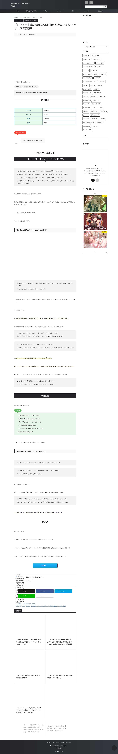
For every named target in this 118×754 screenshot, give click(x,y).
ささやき (86, 11)
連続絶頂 (96, 126)
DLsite (44, 565)
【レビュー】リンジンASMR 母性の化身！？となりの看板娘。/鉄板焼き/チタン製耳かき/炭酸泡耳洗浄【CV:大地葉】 (59, 642)
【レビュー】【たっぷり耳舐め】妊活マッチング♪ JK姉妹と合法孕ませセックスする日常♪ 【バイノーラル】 (28, 710)
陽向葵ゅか (87, 130)
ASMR (17, 606)
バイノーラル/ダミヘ (42, 606)
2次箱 (13, 6)
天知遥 (96, 89)
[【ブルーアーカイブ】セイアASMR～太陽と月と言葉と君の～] (95, 204)
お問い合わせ (68, 742)
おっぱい (95, 55)
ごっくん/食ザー (88, 63)
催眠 (85, 85)
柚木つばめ (96, 104)
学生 (85, 96)
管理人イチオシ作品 (31, 11)
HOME (17, 11)
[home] (97, 180)
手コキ (86, 104)
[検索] (105, 7)
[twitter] (93, 180)
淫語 (73, 11)
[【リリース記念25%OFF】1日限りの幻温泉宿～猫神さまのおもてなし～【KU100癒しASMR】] (95, 239)
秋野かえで (95, 115)
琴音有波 (94, 111)
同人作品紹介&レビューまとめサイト (59, 745)
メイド (97, 78)
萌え (103, 118)
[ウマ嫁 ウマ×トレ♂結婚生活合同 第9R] (95, 221)
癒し (85, 115)
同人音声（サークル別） (30, 603)
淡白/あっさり (98, 107)
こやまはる (34, 606)
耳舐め (45, 11)
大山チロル (87, 89)
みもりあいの (87, 66)
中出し (59, 11)
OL (20, 606)
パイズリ (103, 74)
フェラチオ (87, 78)
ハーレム (94, 70)
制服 (100, 85)
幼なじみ (97, 100)
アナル (97, 66)
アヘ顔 (23, 606)
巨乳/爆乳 (87, 100)
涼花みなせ (87, 107)
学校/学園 (97, 92)
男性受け (103, 111)
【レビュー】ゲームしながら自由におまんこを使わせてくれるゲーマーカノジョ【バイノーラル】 (28, 642)
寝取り (102, 96)
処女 (92, 85)
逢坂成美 (86, 126)
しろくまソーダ (19, 603)
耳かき (86, 118)
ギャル (86, 70)
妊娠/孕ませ (87, 92)
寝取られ (94, 96)
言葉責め (100, 11)
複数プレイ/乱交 (88, 122)
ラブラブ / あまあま (53, 606)
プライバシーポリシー (57, 742)
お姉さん (28, 606)
